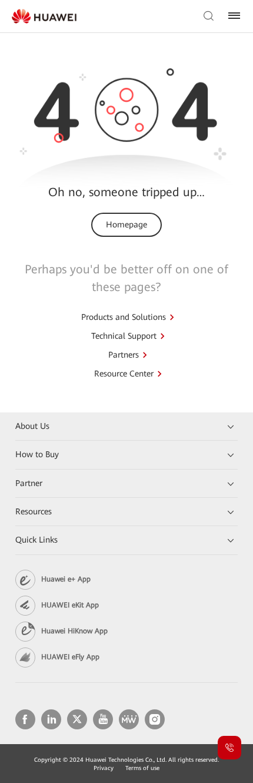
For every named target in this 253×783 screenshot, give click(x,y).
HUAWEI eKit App (70, 605)
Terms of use (142, 768)
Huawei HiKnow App (74, 631)
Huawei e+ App (66, 579)
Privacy (104, 768)
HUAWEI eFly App (70, 657)
